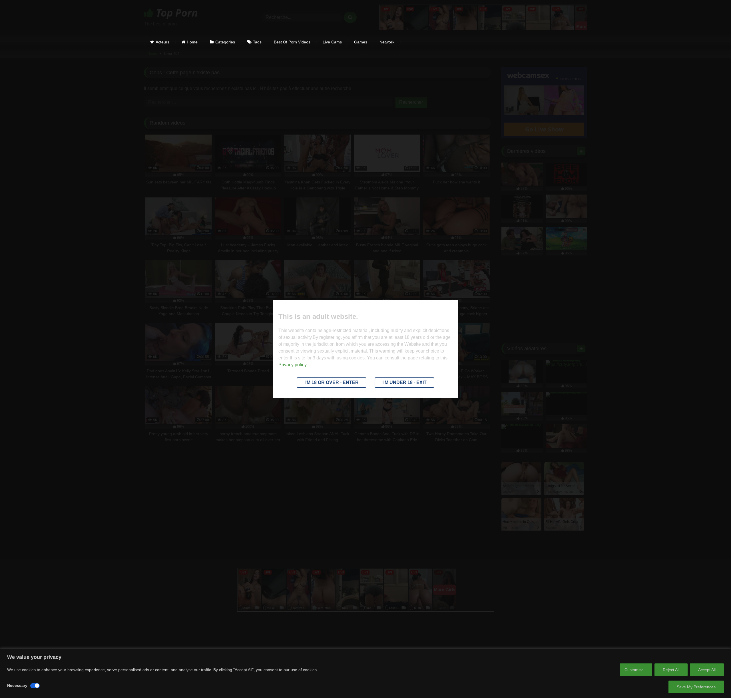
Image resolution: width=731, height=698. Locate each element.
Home (192, 42)
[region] (365, 673)
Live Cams (332, 42)
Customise (634, 669)
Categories (225, 42)
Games (360, 42)
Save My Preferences (696, 687)
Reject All (671, 669)
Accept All (707, 669)
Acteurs (162, 42)
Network (386, 42)
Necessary (17, 685)
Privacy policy (292, 364)
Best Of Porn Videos (292, 42)
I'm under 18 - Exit (404, 382)
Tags (257, 42)
